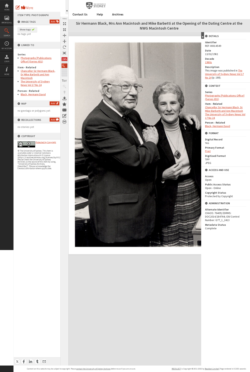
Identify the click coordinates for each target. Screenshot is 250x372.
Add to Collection (64, 104)
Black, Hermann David (33, 94)
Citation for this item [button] (64, 122)
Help (100, 14)
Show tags (25, 29)
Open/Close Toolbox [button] (66, 7)
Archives (117, 14)
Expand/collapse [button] (202, 35)
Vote (27, 7)
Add (53, 21)
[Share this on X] (17, 359)
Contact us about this (64, 110)
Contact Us (80, 14)
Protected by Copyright (46, 142)
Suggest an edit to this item (18, 7)
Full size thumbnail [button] (64, 24)
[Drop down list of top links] (233, 2)
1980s (208, 62)
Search (7, 35)
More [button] (6, 74)
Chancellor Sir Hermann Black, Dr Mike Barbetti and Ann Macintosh (38, 74)
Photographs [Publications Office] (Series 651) (36, 59)
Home (6, 9)
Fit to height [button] (64, 41)
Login (6, 61)
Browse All (7, 22)
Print (208, 151)
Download (64, 98)
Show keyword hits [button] (64, 86)
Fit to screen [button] (64, 30)
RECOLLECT (176, 368)
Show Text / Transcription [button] (64, 81)
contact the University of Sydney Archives (93, 368)
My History (7, 48)
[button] (64, 65)
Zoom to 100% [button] (64, 53)
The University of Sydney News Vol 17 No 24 (35, 83)
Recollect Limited (212, 368)
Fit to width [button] (64, 35)
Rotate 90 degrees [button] (64, 47)
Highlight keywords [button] (64, 92)
